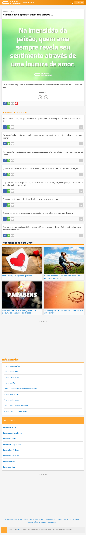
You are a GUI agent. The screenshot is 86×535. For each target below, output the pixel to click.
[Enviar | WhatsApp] (8, 103)
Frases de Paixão (11, 371)
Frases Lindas (9, 461)
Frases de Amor (9, 427)
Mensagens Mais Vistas (13, 520)
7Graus (19, 529)
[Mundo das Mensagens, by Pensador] (22, 3)
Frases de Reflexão (11, 455)
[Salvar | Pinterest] (16, 103)
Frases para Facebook (12, 433)
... (81, 127)
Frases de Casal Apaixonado (16, 411)
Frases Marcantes (11, 394)
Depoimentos (50, 520)
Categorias (52, 522)
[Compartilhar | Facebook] (5, 103)
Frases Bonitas (9, 438)
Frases (59, 520)
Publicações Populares (37, 522)
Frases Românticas (11, 450)
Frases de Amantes (12, 366)
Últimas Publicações (71, 520)
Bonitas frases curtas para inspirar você (20, 388)
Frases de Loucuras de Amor (16, 405)
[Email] (12, 103)
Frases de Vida (9, 467)
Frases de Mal (9, 383)
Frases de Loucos (11, 400)
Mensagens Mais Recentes (33, 520)
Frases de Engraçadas (12, 444)
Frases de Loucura (11, 377)
